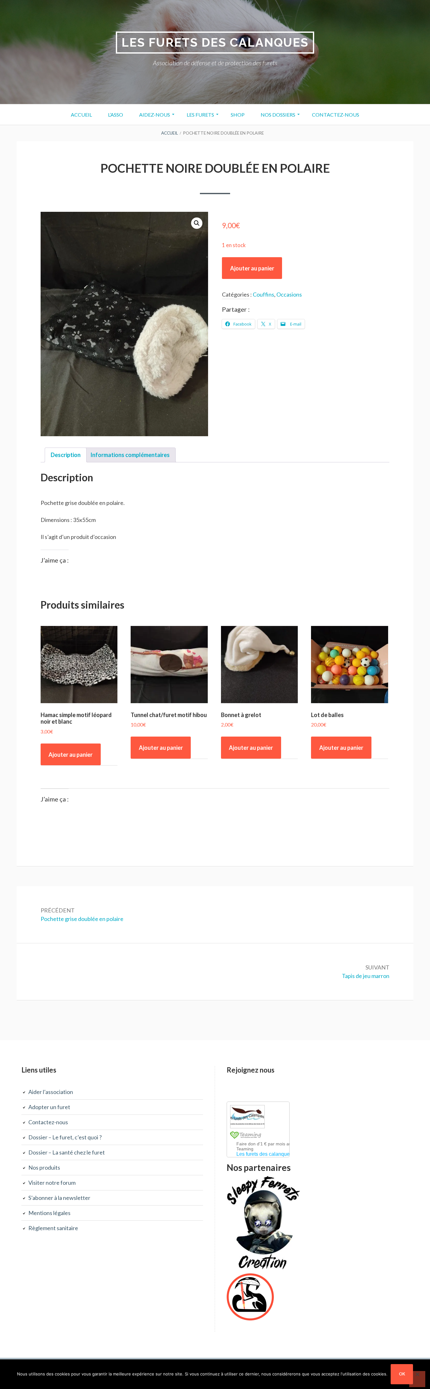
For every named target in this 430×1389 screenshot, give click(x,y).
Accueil (81, 115)
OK (402, 1373)
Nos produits (44, 1167)
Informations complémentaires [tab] (130, 454)
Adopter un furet (49, 1106)
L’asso (115, 115)
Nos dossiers (278, 115)
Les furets (200, 115)
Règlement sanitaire (53, 1227)
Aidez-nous (154, 115)
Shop (238, 115)
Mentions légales (49, 1212)
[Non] (417, 1379)
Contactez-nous (335, 115)
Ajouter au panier (252, 268)
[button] (196, 223)
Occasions (289, 294)
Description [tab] (66, 454)
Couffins (263, 294)
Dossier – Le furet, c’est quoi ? (65, 1137)
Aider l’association (50, 1091)
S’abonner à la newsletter (59, 1197)
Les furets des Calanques (215, 42)
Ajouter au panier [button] (70, 754)
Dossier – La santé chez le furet (66, 1152)
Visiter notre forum (52, 1182)
